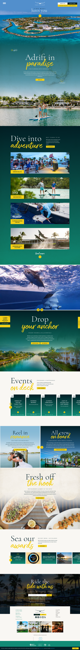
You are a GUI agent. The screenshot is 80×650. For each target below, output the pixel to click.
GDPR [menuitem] (57, 615)
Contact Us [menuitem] (57, 613)
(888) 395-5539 (18, 614)
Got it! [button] (75, 648)
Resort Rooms (35, 343)
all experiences (50, 146)
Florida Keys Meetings (60, 449)
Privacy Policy (38, 603)
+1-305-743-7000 (18, 617)
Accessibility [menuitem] (58, 609)
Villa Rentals (44, 343)
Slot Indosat (40, 639)
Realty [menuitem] (57, 614)
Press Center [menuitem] (58, 612)
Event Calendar (41, 388)
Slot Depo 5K (40, 638)
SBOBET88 (40, 637)
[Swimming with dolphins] (40, 238)
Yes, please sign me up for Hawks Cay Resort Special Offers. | (40, 602)
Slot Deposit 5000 (40, 640)
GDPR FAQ (52, 648)
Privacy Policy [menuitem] (58, 616)
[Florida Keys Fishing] (40, 213)
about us (40, 79)
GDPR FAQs (43, 603)
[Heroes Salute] (40, 162)
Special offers (72, 3)
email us (43, 614)
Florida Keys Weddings (20, 449)
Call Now (36, 614)
